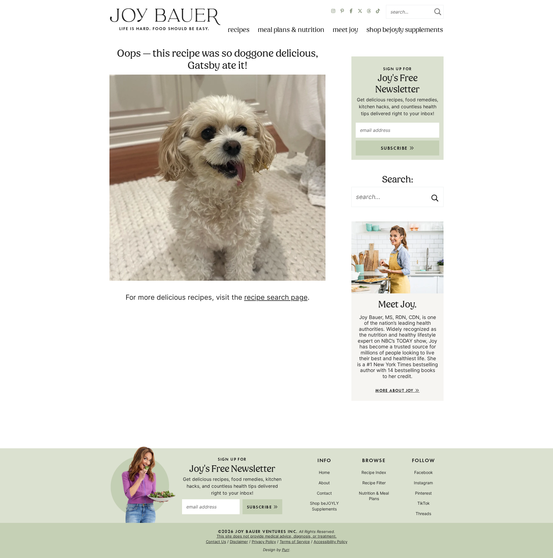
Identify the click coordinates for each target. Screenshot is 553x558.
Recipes (238, 30)
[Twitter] (369, 12)
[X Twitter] (360, 12)
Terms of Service (295, 541)
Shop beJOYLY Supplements (404, 30)
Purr (285, 549)
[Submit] (438, 12)
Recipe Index (373, 472)
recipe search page (276, 297)
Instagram (423, 482)
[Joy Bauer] (165, 19)
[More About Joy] (397, 257)
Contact (324, 493)
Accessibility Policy (330, 541)
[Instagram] (333, 12)
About (324, 482)
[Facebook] (351, 12)
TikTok (423, 503)
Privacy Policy (264, 541)
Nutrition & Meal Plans (374, 496)
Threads (423, 513)
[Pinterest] (342, 12)
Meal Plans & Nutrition (291, 30)
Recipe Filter (374, 482)
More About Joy (395, 390)
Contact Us (216, 541)
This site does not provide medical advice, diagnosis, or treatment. (277, 536)
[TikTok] (378, 12)
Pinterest (423, 493)
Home (324, 472)
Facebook (423, 472)
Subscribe (395, 148)
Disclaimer (239, 541)
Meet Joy (345, 30)
